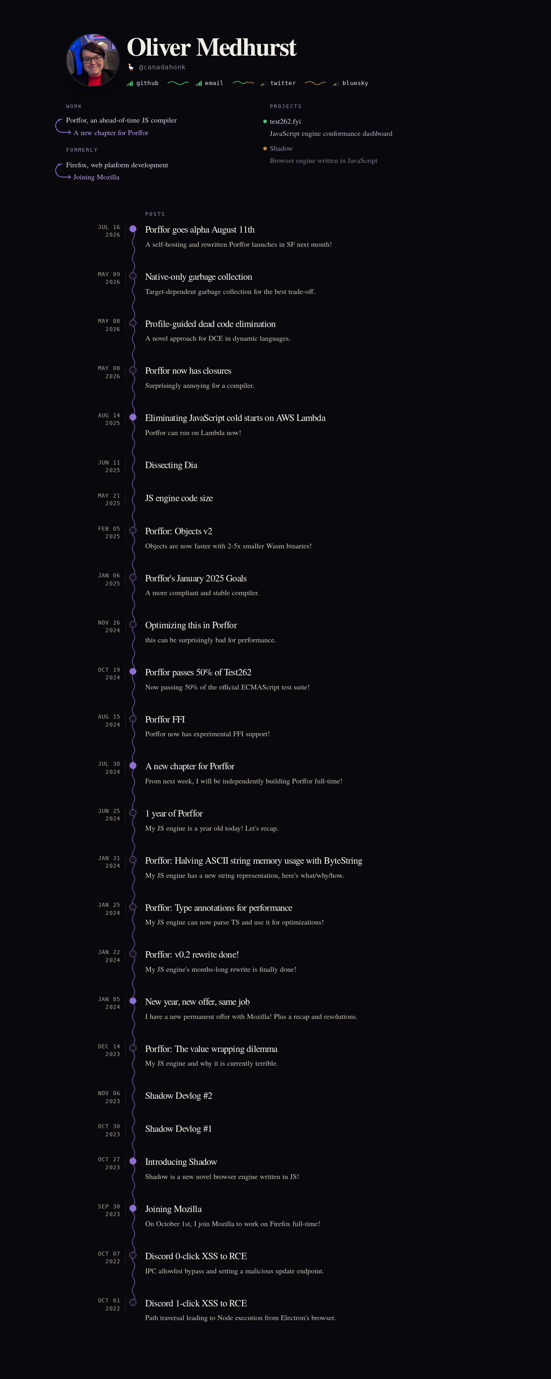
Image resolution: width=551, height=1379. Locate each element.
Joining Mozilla (96, 176)
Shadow (281, 148)
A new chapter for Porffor (110, 132)
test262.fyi (285, 121)
